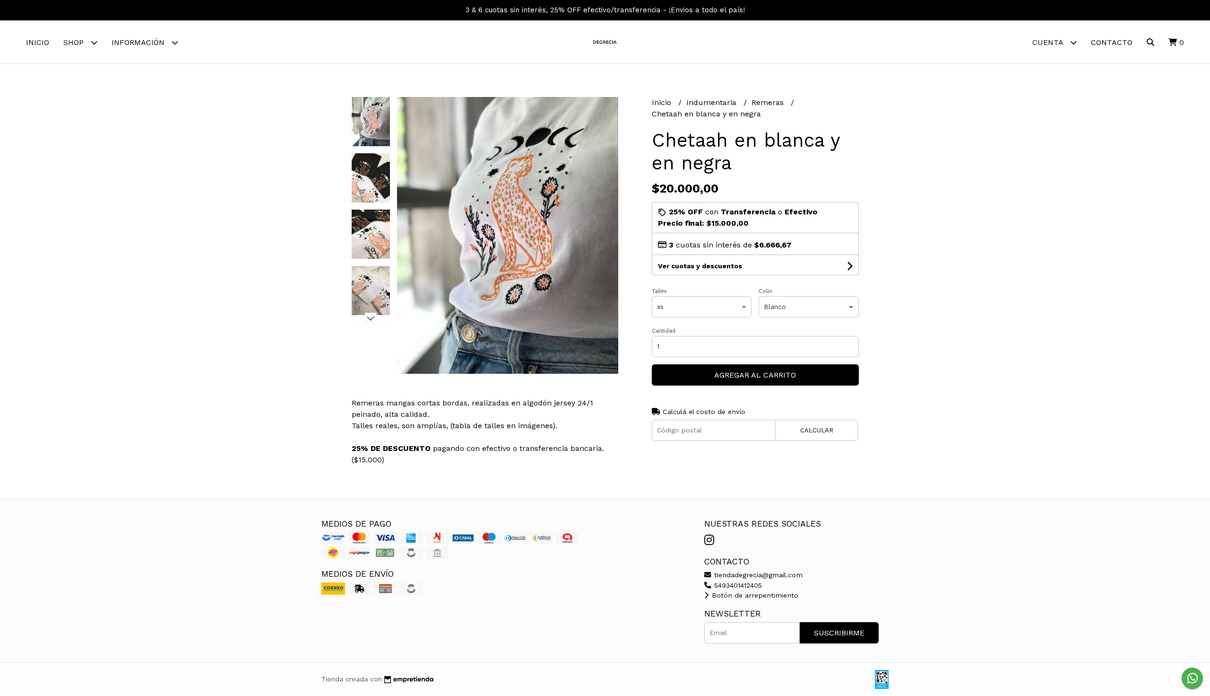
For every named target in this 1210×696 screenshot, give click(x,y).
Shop (74, 42)
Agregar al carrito (755, 374)
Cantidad (663, 331)
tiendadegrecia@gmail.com (757, 575)
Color (766, 291)
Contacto (1111, 42)
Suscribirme (839, 632)
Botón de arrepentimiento (753, 595)
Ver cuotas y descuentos (700, 266)
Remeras (769, 102)
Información (139, 42)
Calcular (816, 430)
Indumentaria (712, 102)
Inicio (37, 42)
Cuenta (1048, 42)
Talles (659, 291)
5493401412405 (737, 585)
